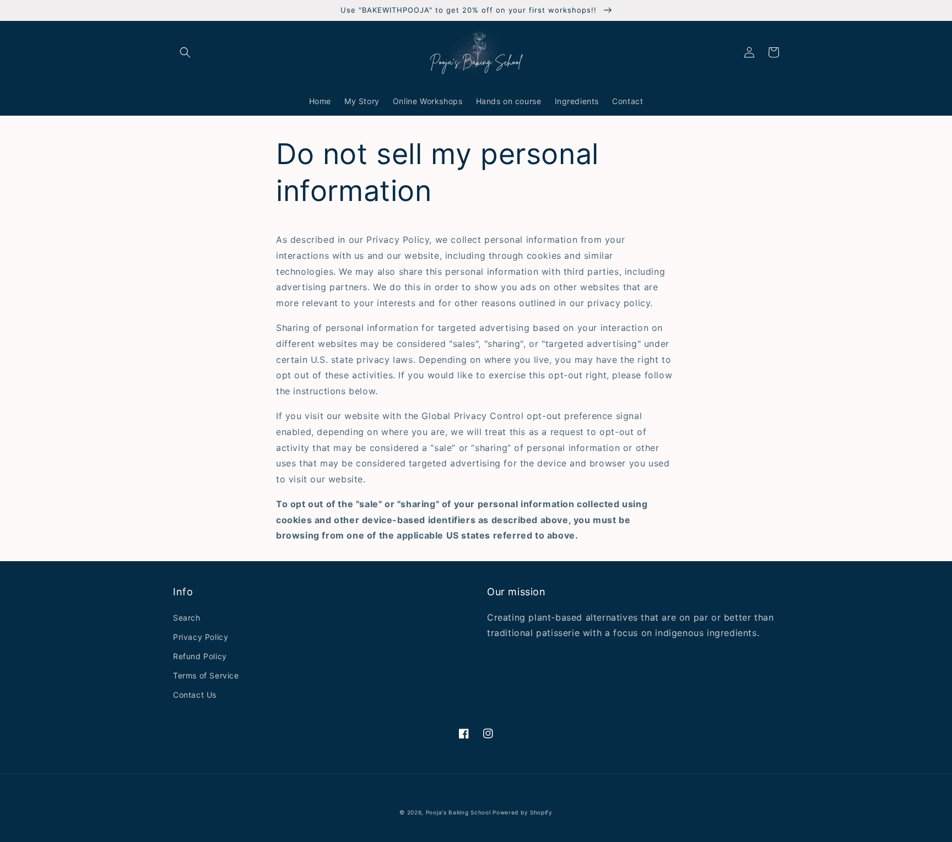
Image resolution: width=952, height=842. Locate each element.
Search (187, 617)
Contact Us (195, 694)
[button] (185, 52)
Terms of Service (206, 675)
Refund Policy (200, 656)
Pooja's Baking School (458, 812)
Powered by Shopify (523, 812)
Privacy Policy (200, 637)
